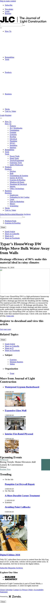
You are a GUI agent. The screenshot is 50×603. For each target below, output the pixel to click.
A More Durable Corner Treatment (22, 495)
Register (8, 13)
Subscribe (8, 5)
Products (8, 72)
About (2, 590)
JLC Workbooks (16, 36)
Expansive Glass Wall (15, 410)
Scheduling (14, 107)
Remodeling (9, 57)
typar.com (10, 316)
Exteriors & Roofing (17, 83)
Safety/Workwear (16, 70)
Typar (12, 373)
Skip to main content (8, 1)
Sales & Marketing (17, 103)
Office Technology (17, 92)
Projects (13, 33)
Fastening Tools (16, 68)
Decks (7, 109)
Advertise (9, 590)
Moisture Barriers (16, 362)
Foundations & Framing (19, 79)
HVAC (12, 51)
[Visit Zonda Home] (11, 597)
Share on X (9, 236)
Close (3, 602)
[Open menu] (1, 27)
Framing (13, 40)
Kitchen (13, 74)
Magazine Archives (23, 214)
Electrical (13, 46)
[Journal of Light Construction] (23, 22)
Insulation (13, 53)
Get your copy (5, 329)
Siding (12, 364)
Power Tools (14, 62)
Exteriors (13, 42)
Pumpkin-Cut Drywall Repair (20, 484)
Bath (11, 77)
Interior (12, 90)
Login (7, 11)
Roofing (13, 44)
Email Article (10, 232)
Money (12, 105)
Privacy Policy (27, 590)
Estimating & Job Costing (19, 98)
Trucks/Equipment (17, 66)
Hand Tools (14, 64)
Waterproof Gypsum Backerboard (22, 387)
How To (8, 31)
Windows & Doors (17, 85)
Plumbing (13, 49)
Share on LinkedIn (12, 234)
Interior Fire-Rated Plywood (19, 434)
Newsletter (9, 9)
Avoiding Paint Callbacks (17, 507)
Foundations (14, 38)
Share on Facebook (12, 238)
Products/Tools (10, 221)
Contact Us (17, 590)
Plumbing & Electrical (18, 87)
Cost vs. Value (10, 111)
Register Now (5, 469)
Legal (12, 100)
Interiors (13, 55)
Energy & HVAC (16, 81)
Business (8, 94)
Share (3, 227)
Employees (14, 96)
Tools (7, 59)
